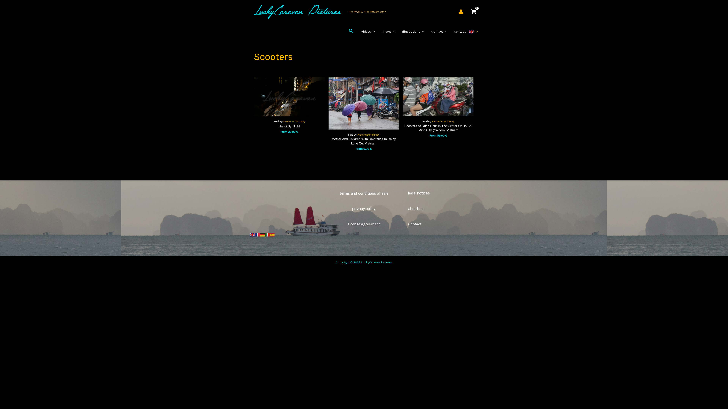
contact (414, 224)
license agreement (364, 224)
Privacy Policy (364, 208)
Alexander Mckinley (294, 121)
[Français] (257, 234)
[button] (351, 31)
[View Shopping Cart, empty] (473, 11)
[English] (473, 31)
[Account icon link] (461, 11)
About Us (416, 208)
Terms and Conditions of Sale (364, 193)
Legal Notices (419, 193)
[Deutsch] (262, 234)
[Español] (272, 234)
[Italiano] (267, 234)
